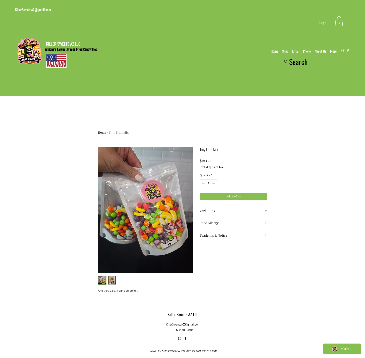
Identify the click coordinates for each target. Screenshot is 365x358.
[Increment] (214, 183)
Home (102, 132)
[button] (339, 21)
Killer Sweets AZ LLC (183, 314)
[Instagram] (342, 50)
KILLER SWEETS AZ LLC (63, 44)
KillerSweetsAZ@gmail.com (33, 9)
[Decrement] (202, 183)
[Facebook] (348, 50)
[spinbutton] (208, 183)
